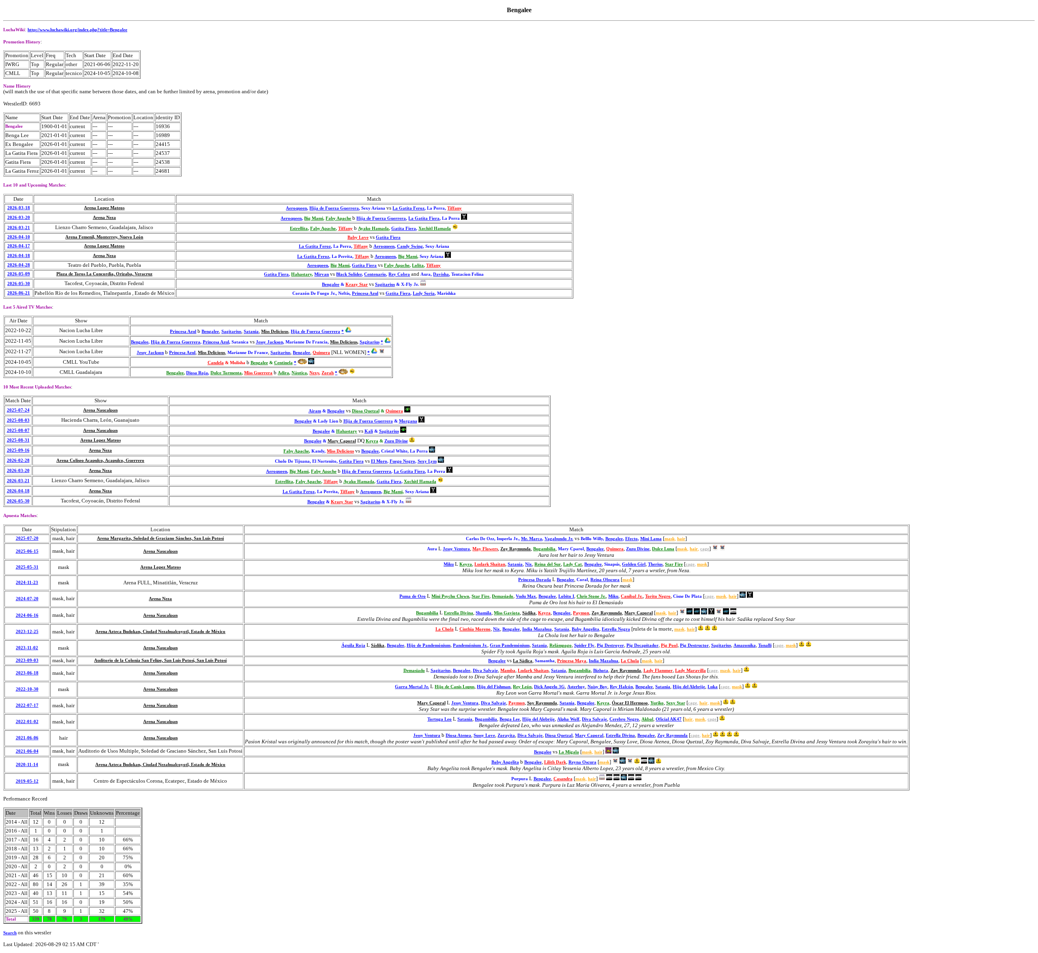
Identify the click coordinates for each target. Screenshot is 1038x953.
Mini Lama (651, 539)
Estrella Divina (458, 613)
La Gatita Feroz (408, 208)
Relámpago (560, 645)
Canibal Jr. (632, 596)
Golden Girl (634, 564)
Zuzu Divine (396, 441)
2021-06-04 (27, 751)
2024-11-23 (27, 582)
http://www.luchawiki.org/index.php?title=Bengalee (77, 30)
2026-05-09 (18, 274)
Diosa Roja (197, 373)
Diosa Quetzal (366, 411)
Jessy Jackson (269, 342)
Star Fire (674, 564)
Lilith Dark (555, 762)
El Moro (379, 461)
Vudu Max (526, 596)
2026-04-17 (18, 246)
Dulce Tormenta (226, 373)
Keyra (372, 441)
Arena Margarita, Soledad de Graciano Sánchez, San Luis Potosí (160, 538)
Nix (528, 564)
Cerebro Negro (624, 719)
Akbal (647, 719)
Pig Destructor (694, 645)
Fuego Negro (402, 461)
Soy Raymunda (542, 703)
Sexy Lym (427, 461)
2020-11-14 (27, 764)
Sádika (529, 613)
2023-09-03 (27, 660)
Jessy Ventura (456, 549)
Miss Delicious (274, 331)
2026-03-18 (18, 208)
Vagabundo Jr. (559, 539)
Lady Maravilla (690, 670)
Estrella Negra (616, 629)
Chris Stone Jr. (591, 596)
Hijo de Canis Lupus (454, 687)
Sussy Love (484, 735)
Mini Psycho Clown (450, 596)
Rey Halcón (621, 687)
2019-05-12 (27, 781)
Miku (449, 564)
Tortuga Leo (439, 719)
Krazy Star (356, 284)
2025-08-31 (18, 440)
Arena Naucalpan (100, 410)
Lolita (418, 265)
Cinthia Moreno (475, 629)
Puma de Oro (412, 596)
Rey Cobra (399, 274)
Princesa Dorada (534, 579)
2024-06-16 (27, 615)
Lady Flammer (658, 670)
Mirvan (321, 274)
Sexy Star (675, 703)
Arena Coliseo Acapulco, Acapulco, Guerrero (100, 460)
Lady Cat (572, 564)
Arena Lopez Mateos (104, 208)
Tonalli (765, 645)
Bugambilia (544, 549)
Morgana (408, 421)
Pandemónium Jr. (470, 645)
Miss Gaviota (507, 613)
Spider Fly (584, 645)
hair (681, 539)
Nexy (314, 373)
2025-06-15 (27, 551)
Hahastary (301, 274)
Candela (216, 363)
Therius (655, 564)
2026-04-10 (18, 237)
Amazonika (744, 645)
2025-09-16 (18, 450)
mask (670, 539)
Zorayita (506, 735)
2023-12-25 (27, 631)
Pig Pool (669, 645)
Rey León (522, 687)
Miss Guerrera (258, 373)
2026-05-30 (18, 283)
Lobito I (566, 596)
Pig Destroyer (610, 645)
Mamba (507, 670)
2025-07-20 (27, 538)
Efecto (631, 539)
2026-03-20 (18, 217)
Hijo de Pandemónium (428, 645)
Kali (369, 431)
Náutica (299, 373)
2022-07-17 (27, 705)
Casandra (563, 779)
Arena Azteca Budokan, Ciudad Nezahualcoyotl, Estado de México (160, 631)
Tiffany (454, 208)
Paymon (581, 613)
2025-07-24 (18, 410)
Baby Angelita (585, 629)
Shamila (483, 613)
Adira (283, 373)
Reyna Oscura (582, 762)
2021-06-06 (27, 738)
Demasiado (502, 596)
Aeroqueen (296, 208)
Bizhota (600, 670)
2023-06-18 (27, 673)
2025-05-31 (27, 567)
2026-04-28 (18, 265)
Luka (713, 687)
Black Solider (349, 274)
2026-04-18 (18, 255)
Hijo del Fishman (493, 687)
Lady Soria (424, 293)
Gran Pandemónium (510, 645)
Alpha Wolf (568, 719)
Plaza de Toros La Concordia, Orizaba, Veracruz (104, 274)
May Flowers (485, 549)
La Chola (444, 629)
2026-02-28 (18, 460)
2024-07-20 (27, 599)
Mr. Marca (531, 539)
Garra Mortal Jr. (412, 687)
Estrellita (299, 228)
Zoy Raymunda (515, 549)
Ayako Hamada (373, 228)
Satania (251, 331)
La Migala (569, 752)
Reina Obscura (605, 579)
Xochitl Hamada (434, 228)
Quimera (321, 352)
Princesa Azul (365, 293)
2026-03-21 (18, 227)
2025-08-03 (18, 420)
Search (10, 933)
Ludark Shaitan (489, 564)
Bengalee (330, 284)
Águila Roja (353, 645)
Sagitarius (385, 284)
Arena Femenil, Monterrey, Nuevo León (104, 237)
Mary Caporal (342, 441)
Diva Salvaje (485, 670)
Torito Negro (658, 596)
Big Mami (313, 218)
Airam (315, 411)
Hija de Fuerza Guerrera (334, 208)
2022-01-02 (27, 721)
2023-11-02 (27, 648)
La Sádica (522, 661)
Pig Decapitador (642, 645)
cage (704, 549)
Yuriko (657, 703)
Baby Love (358, 237)
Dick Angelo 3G (549, 687)
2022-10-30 (27, 689)
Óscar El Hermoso (630, 703)
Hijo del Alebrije (689, 687)
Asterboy (576, 687)
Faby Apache (338, 218)
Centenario (375, 274)
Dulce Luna (663, 549)
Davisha (441, 274)
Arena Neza (104, 217)
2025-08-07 (18, 430)
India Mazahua (537, 629)
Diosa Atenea (458, 735)
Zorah (328, 373)
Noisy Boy (597, 687)
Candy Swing (410, 246)
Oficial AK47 (669, 719)
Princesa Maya (571, 661)
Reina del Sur (547, 564)
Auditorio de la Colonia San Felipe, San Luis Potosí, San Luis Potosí (160, 660)
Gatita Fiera (403, 228)
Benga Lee (510, 719)
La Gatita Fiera (424, 218)
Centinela (283, 363)
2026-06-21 (18, 293)
